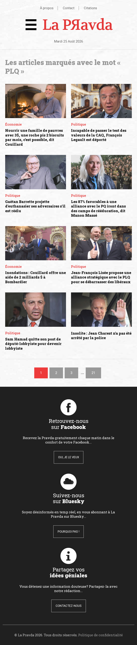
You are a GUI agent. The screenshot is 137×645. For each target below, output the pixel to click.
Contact (69, 8)
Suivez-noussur (68, 498)
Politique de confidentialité (100, 635)
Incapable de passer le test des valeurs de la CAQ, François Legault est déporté (98, 135)
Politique (78, 124)
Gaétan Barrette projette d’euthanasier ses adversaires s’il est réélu (35, 206)
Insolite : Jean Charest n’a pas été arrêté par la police (101, 335)
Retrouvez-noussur (68, 423)
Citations (90, 8)
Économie (13, 124)
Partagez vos (68, 572)
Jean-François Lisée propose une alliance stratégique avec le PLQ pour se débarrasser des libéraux (101, 277)
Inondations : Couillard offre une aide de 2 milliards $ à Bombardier (35, 277)
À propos (46, 8)
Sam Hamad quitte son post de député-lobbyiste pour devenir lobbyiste (33, 344)
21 (93, 373)
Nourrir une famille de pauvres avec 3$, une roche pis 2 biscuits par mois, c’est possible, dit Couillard (34, 137)
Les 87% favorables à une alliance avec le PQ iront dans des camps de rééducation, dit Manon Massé (98, 208)
